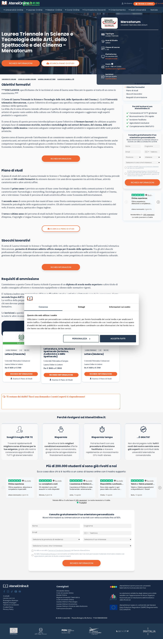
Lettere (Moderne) (94, 354)
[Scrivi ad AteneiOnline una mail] (20, 591)
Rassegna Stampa (10, 600)
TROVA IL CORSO (145, 4)
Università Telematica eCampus (56, 361)
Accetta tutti (118, 339)
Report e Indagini (9, 603)
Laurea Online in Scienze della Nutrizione (71, 606)
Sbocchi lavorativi (134, 94)
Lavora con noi (9, 598)
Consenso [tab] (43, 307)
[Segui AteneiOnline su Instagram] (8, 591)
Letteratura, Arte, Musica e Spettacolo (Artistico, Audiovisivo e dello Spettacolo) (59, 352)
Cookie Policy (8, 607)
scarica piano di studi (62, 63)
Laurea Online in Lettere (14, 364)
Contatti (6, 596)
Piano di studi (132, 90)
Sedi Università (138, 9)
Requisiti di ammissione (136, 97)
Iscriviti (160, 3)
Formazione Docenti (95, 9)
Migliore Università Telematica (68, 597)
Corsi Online (73, 9)
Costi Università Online (65, 600)
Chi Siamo (128, 3)
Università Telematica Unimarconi (17, 361)
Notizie (154, 9)
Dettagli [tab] (81, 307)
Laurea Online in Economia (66, 604)
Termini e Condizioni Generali (149, 167)
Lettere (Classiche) (15, 354)
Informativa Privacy (139, 171)
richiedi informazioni (21, 374)
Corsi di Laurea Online (64, 593)
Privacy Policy (8, 609)
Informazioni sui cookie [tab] (119, 307)
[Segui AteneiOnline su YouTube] (16, 591)
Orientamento (118, 9)
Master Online (54, 9)
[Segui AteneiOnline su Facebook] (4, 591)
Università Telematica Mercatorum (134, 25)
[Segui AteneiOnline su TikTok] (12, 591)
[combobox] (147, 152)
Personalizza (79, 339)
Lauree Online (35, 9)
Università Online (14, 9)
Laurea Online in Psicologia (66, 602)
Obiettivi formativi (135, 87)
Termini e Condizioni (11, 605)
